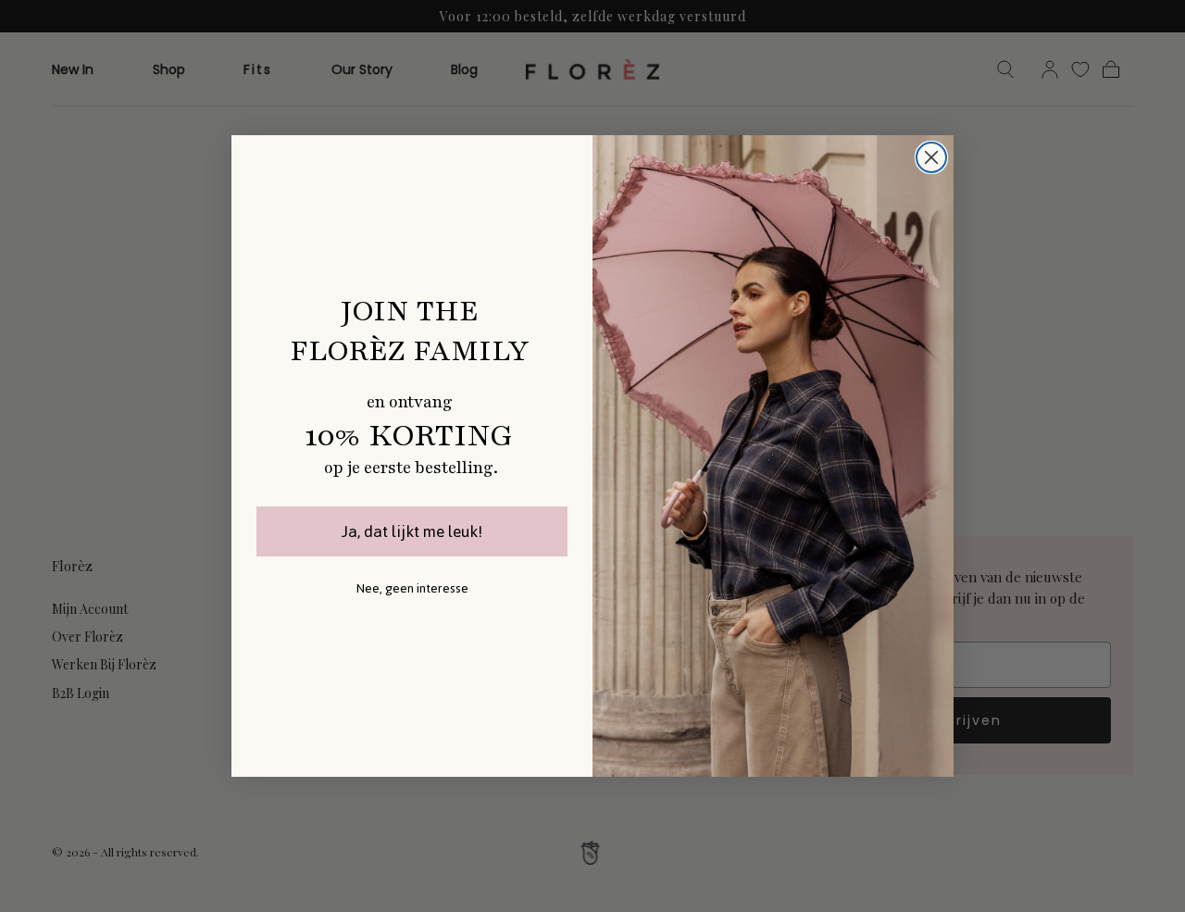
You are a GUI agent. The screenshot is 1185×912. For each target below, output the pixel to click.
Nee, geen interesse (412, 588)
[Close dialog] (931, 157)
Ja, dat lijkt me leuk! (412, 531)
